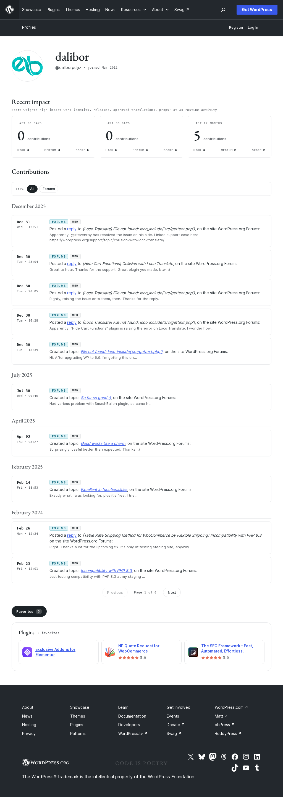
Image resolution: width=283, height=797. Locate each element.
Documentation (132, 716)
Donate (176, 724)
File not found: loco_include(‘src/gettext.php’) (122, 351)
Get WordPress (257, 9)
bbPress (225, 724)
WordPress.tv (133, 733)
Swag (174, 733)
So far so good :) (96, 397)
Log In (253, 27)
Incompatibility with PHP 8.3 (106, 570)
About (27, 707)
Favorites (28, 611)
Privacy (29, 733)
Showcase (79, 707)
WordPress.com (231, 707)
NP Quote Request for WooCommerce (138, 648)
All (32, 189)
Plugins (76, 724)
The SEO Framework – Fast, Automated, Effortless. (227, 648)
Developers (129, 724)
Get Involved (178, 707)
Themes (77, 716)
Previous (115, 592)
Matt (221, 716)
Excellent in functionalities (104, 489)
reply (72, 228)
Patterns (78, 733)
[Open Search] (223, 9)
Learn (123, 707)
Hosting (29, 724)
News (27, 716)
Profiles (29, 27)
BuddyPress (228, 733)
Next (172, 592)
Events (173, 716)
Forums (49, 189)
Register (236, 27)
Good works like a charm (103, 443)
